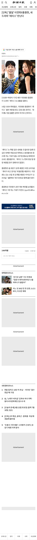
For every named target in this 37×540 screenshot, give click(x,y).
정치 (11, 536)
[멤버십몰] (18, 206)
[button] (2, 2)
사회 (26, 536)
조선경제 (33, 536)
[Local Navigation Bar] (2, 2)
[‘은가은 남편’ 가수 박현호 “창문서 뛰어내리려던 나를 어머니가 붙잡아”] (7, 279)
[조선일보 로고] (19, 2)
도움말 (27, 251)
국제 (18, 536)
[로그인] (35, 2)
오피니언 (3, 536)
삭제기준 (32, 251)
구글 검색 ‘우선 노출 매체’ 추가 (14, 50)
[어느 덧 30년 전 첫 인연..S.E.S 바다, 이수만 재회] (7, 291)
